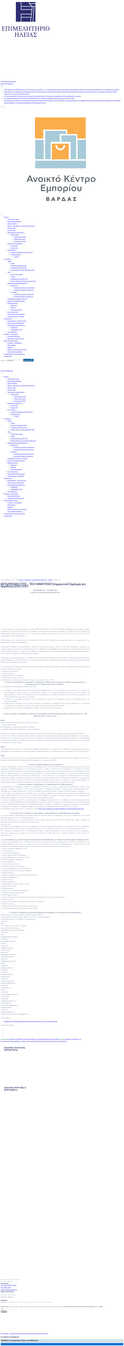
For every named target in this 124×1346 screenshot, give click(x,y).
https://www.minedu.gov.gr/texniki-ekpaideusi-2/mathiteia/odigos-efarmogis (61, 809)
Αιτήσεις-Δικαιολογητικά (18, 266)
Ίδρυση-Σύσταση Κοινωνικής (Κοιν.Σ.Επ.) (23, 281)
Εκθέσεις (10, 347)
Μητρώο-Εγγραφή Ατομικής (16, 301)
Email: (9, 1290)
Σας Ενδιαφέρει (12, 332)
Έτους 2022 (14, 248)
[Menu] (9, 217)
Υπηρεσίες (7, 259)
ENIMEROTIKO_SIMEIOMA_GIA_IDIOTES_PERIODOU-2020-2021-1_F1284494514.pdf (30, 1021)
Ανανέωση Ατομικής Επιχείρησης (24, 288)
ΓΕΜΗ (9, 261)
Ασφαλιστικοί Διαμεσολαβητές (17, 283)
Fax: (6, 1287)
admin (50, 580)
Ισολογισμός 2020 (20, 237)
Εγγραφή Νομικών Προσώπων (23, 296)
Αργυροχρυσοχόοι (16, 310)
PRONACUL (14, 327)
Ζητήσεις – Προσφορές (14, 343)
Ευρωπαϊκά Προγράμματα (15, 325)
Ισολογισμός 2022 (20, 241)
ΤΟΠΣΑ (16, 257)
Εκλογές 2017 (11, 230)
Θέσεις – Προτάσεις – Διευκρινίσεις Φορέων (21, 226)
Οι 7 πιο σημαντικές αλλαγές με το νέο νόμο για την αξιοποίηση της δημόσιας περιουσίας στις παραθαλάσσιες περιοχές (42, 96)
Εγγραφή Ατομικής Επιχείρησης (24, 294)
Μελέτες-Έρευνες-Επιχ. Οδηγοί (17, 349)
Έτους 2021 (14, 246)
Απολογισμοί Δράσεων (14, 243)
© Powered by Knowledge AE (10, 1337)
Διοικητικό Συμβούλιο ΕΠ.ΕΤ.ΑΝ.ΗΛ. (22, 252)
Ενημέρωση (7, 319)
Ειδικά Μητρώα (12, 303)
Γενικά (13, 263)
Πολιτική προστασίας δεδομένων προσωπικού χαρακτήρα (29, 1333)
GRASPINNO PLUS (16, 330)
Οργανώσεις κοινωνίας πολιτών (17, 299)
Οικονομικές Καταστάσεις (15, 232)
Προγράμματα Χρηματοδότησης (14, 354)
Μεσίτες (13, 308)
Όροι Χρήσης (5, 1333)
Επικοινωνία (8, 356)
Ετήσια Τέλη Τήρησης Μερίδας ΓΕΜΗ (22, 270)
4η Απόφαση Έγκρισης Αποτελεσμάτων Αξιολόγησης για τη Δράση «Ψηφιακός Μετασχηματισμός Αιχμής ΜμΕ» (39, 98)
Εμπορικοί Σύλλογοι (13, 336)
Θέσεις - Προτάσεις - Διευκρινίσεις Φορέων (32, 580)
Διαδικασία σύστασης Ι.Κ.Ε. (19, 279)
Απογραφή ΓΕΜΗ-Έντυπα (19, 268)
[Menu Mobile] (1, 373)
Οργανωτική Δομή (13, 219)
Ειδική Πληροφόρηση (10, 341)
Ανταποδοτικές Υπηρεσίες (15, 316)
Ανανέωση (14, 285)
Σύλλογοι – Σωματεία (10, 334)
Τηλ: (8, 1285)
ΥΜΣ (8, 272)
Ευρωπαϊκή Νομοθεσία (14, 352)
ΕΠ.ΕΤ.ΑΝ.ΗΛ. (11, 250)
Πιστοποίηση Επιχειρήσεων (16, 314)
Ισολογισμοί (14, 235)
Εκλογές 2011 (11, 228)
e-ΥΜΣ (13, 277)
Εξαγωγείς (14, 305)
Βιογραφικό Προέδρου (14, 221)
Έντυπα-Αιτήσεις (12, 312)
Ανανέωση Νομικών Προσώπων (24, 290)
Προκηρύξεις (11, 345)
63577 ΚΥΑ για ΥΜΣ (17, 274)
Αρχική (6, 217)
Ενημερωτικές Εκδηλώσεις (15, 323)
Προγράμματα (15, 254)
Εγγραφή (13, 292)
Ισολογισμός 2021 (19, 239)
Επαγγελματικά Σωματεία (15, 338)
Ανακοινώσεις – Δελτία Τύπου (16, 321)
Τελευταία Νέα (12, 224)
